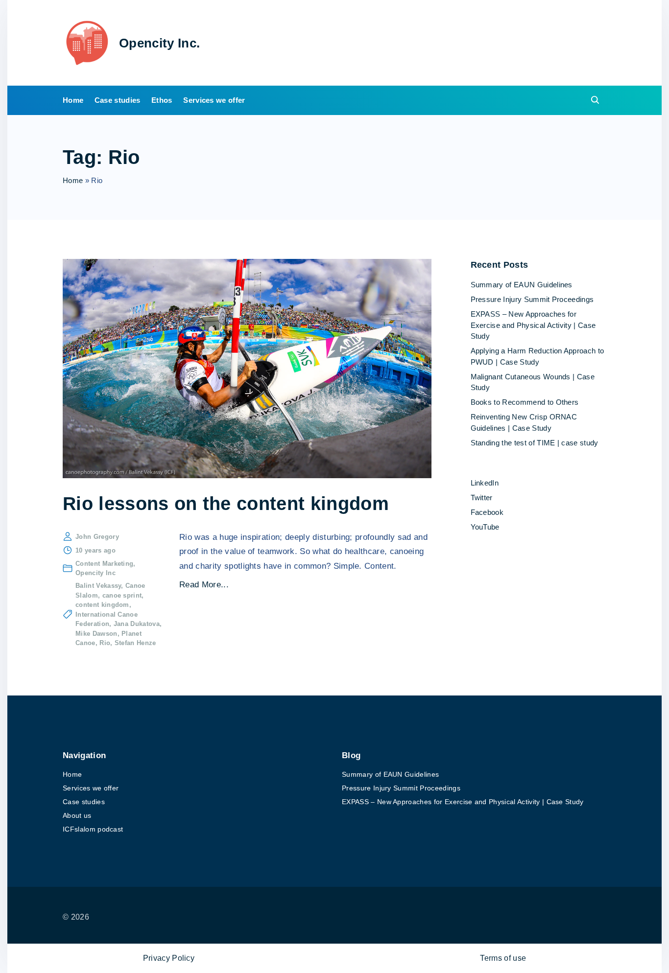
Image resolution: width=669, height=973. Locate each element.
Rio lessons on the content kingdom (226, 503)
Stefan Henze (135, 643)
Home (73, 180)
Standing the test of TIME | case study (534, 443)
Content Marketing (104, 563)
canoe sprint (122, 595)
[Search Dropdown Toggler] (595, 100)
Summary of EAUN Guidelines (522, 284)
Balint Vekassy (98, 585)
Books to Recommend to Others (525, 402)
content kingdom (102, 604)
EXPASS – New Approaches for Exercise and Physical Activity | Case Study (533, 325)
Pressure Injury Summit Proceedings (532, 299)
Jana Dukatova (137, 623)
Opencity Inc (95, 573)
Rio (104, 643)
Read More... (204, 584)
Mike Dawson (96, 633)
